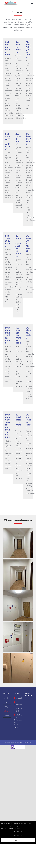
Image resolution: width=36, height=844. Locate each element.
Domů (6, 698)
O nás (6, 702)
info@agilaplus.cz (19, 704)
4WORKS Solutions (23, 742)
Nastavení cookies (18, 831)
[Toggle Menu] (32, 3)
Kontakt (6, 715)
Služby (6, 707)
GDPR (30, 742)
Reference (7, 711)
